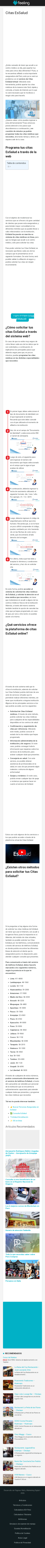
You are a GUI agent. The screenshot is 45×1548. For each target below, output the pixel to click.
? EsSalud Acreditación (19, 1117)
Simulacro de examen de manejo (22, 1524)
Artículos (22, 1500)
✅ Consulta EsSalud (18, 1113)
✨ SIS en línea (16, 1121)
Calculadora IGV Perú (22, 1510)
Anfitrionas (22, 1519)
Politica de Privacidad (22, 1543)
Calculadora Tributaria (22, 1514)
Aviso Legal (22, 1538)
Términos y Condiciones (22, 1505)
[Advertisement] (22, 40)
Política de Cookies (22, 1533)
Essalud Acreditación (22, 1528)
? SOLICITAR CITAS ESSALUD (23, 317)
